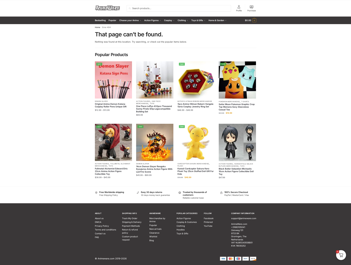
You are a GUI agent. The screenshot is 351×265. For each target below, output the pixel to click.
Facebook (208, 218)
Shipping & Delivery (131, 222)
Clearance (154, 233)
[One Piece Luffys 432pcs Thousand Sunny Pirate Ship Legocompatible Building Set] (154, 80)
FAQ (97, 237)
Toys (152, 103)
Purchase (251, 10)
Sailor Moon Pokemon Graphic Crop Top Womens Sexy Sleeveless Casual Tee (237, 107)
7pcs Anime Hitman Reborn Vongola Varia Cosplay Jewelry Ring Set (195, 105)
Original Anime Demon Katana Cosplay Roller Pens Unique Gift (110, 105)
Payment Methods (131, 226)
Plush (180, 166)
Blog (151, 240)
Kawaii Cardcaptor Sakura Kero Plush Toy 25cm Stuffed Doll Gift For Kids (195, 171)
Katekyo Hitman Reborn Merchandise (194, 101)
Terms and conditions (105, 229)
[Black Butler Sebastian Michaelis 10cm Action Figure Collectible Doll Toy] (237, 142)
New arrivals (155, 229)
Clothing (181, 226)
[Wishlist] (128, 65)
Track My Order (129, 218)
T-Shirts (245, 102)
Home (97, 27)
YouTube (208, 226)
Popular (153, 225)
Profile (239, 10)
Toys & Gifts (182, 233)
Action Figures (143, 101)
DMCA (98, 222)
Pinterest (208, 222)
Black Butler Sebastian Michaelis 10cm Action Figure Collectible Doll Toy (236, 171)
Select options (113, 120)
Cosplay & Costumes (187, 222)
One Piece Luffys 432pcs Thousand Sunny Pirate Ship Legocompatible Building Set (154, 109)
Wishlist (153, 236)
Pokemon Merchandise (229, 102)
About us (99, 218)
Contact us (100, 233)
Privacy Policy (102, 226)
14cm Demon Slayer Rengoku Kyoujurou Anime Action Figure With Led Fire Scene (154, 169)
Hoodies (181, 229)
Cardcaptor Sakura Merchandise (193, 164)
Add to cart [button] (196, 183)
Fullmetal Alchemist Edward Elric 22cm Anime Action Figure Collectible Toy (111, 171)
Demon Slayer (101, 101)
